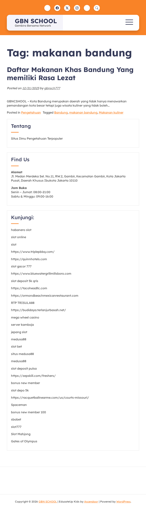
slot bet (16, 346)
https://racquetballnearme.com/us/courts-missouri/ (50, 397)
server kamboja (22, 324)
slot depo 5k (20, 390)
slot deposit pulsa (24, 368)
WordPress (123, 501)
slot (13, 244)
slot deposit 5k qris (24, 281)
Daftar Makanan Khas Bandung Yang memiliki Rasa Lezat (70, 73)
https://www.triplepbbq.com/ (33, 252)
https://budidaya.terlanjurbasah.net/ (38, 310)
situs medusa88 (22, 354)
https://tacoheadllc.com (29, 288)
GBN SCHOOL (36, 21)
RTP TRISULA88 (22, 303)
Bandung (61, 112)
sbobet (16, 419)
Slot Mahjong (20, 434)
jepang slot (19, 332)
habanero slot (21, 230)
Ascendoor (91, 501)
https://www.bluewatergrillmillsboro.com (41, 273)
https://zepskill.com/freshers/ (33, 376)
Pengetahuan (31, 112)
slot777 (16, 427)
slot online (18, 237)
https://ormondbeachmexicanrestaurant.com (44, 295)
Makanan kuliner (111, 112)
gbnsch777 (52, 88)
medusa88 (18, 339)
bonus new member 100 (28, 412)
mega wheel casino (25, 317)
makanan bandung (83, 112)
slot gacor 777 (21, 266)
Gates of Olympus (24, 441)
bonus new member (25, 383)
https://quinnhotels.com (29, 259)
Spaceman (19, 405)
